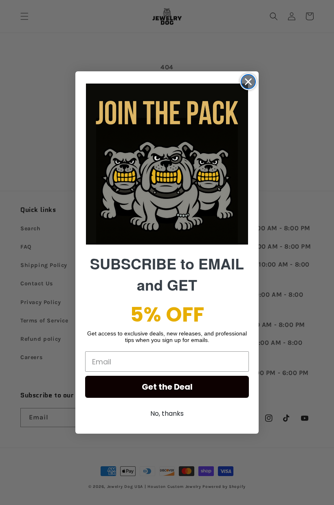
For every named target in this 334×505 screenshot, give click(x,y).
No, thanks (167, 413)
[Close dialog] (248, 82)
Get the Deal (167, 387)
